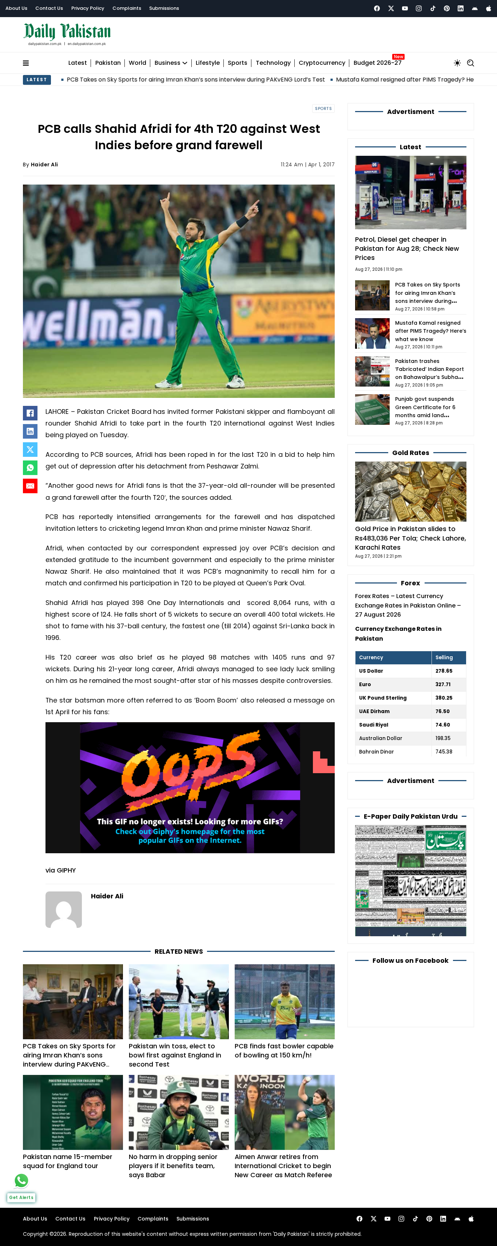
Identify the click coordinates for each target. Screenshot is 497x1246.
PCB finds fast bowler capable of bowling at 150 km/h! (284, 1050)
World (137, 63)
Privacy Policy (87, 8)
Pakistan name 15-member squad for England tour (67, 1161)
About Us (16, 8)
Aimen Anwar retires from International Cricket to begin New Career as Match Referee (283, 1165)
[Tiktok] (433, 8)
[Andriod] (475, 8)
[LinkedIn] (30, 431)
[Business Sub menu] (185, 63)
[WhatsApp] (30, 467)
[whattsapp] (21, 1180)
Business (167, 63)
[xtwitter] (391, 8)
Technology (273, 63)
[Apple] (489, 8)
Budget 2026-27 (378, 63)
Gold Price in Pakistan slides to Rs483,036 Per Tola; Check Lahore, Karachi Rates (410, 537)
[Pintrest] (447, 8)
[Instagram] (419, 8)
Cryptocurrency (322, 63)
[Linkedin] (461, 8)
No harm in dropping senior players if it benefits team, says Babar (173, 1165)
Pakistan (108, 63)
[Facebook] (377, 8)
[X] (30, 449)
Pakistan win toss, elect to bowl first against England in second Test (175, 1055)
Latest (77, 63)
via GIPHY (60, 870)
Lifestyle (208, 63)
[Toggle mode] (457, 63)
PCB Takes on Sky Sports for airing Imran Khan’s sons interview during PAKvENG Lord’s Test (133, 79)
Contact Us (49, 8)
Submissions (164, 8)
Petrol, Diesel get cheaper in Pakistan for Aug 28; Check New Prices (407, 248)
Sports (237, 63)
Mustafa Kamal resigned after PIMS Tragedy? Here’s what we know (368, 79)
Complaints (126, 8)
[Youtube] (405, 8)
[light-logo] (68, 34)
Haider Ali (44, 164)
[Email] (30, 486)
